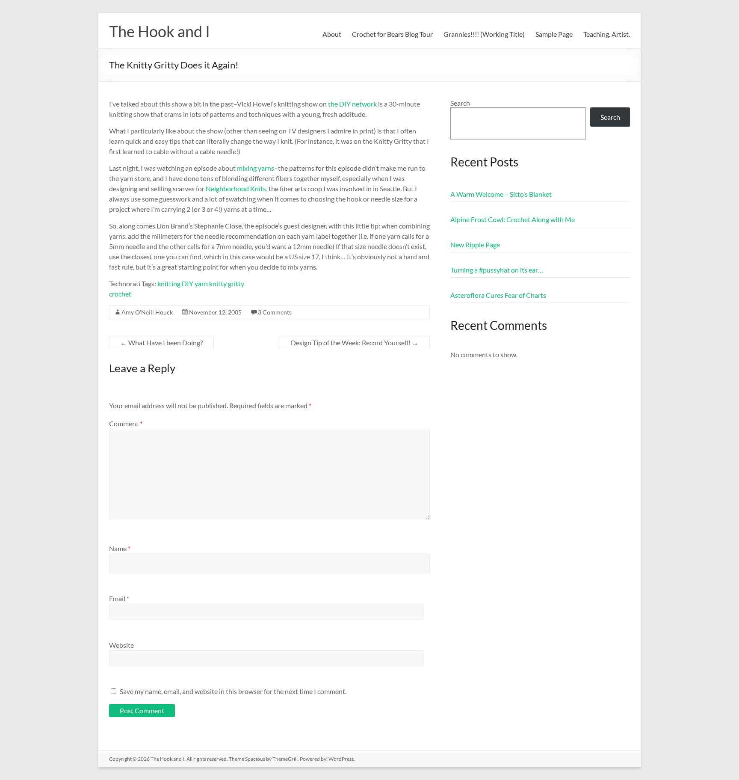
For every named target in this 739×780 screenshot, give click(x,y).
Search (460, 103)
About (331, 34)
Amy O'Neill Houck (147, 312)
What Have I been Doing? (161, 342)
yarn (201, 283)
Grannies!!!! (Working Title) (484, 34)
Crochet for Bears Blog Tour (392, 34)
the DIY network (352, 104)
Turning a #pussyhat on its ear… (496, 270)
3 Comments (275, 312)
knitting (168, 283)
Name (119, 548)
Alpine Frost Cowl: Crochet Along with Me (512, 219)
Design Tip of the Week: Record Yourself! (355, 342)
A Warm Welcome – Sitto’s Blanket (501, 194)
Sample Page (554, 34)
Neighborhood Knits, (236, 188)
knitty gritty (226, 283)
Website (121, 645)
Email (119, 598)
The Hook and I (159, 31)
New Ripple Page (475, 244)
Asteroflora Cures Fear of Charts (498, 295)
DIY (187, 283)
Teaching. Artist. (606, 34)
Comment (125, 423)
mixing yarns (255, 168)
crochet (120, 294)
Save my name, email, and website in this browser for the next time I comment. (233, 691)
